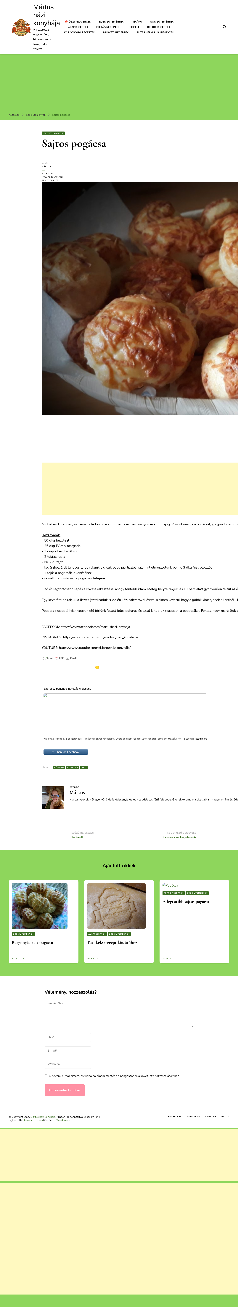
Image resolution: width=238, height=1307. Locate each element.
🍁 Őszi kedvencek (78, 21)
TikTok (225, 1116)
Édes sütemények (111, 21)
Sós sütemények (161, 21)
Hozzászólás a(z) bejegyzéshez (54, 178)
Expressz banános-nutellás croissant (67, 689)
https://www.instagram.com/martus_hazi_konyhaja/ (100, 637)
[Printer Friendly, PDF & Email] (60, 658)
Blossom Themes (32, 1120)
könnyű (59, 767)
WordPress (62, 1120)
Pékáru (137, 21)
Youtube (210, 1116)
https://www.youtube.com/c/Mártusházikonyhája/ (95, 647)
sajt (84, 767)
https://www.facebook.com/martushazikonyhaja (95, 627)
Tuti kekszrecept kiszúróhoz (112, 942)
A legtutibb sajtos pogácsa (186, 901)
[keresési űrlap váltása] (224, 27)
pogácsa (72, 767)
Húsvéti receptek (115, 32)
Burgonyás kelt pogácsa (32, 942)
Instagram (193, 1116)
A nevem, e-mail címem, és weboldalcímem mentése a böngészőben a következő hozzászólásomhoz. (114, 1076)
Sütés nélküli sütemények (155, 32)
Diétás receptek (108, 27)
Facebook (174, 1116)
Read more (201, 738)
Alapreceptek (78, 27)
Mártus (46, 166)
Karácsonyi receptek (79, 32)
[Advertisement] (119, 82)
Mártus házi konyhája (42, 1117)
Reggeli (133, 27)
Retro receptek (158, 27)
